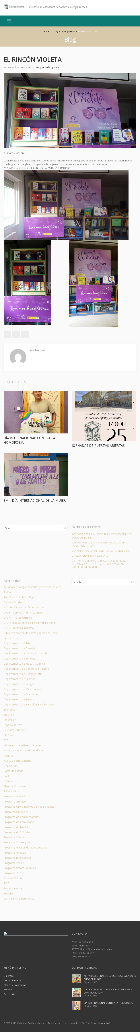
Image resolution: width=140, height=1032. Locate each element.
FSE (6, 740)
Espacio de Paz (13, 725)
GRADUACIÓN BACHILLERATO (90, 555)
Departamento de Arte (17, 643)
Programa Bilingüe (15, 801)
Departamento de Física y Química (24, 663)
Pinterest (25, 334)
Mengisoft (105, 1023)
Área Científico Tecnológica (20, 597)
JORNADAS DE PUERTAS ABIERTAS (98, 445)
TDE (6, 883)
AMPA (7, 592)
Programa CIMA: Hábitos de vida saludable (29, 806)
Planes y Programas (16, 786)
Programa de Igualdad (48, 67)
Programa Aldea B (15, 796)
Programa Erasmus (15, 837)
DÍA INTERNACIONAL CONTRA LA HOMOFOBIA (101, 550)
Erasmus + (10, 720)
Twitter (7, 334)
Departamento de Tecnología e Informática (30, 704)
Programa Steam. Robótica (20, 868)
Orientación (11, 765)
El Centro (9, 975)
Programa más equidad (18, 857)
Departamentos (12, 980)
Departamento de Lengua (19, 684)
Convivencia (11, 638)
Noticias (8, 755)
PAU (6, 776)
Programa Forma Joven (18, 842)
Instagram (132, 1023)
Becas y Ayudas (13, 602)
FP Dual (8, 735)
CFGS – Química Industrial (19, 628)
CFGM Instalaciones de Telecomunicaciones (30, 622)
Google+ (16, 334)
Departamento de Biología (19, 648)
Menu (9, 21)
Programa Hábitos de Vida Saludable (25, 847)
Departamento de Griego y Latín (23, 674)
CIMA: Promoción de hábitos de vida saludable (31, 633)
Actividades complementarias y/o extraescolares (32, 587)
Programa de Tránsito (17, 832)
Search (65, 528)
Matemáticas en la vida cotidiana (23, 750)
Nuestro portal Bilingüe (17, 760)
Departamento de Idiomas (19, 679)
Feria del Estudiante (15, 730)
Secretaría (9, 994)
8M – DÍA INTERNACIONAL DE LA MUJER (35, 500)
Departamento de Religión (19, 699)
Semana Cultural (13, 878)
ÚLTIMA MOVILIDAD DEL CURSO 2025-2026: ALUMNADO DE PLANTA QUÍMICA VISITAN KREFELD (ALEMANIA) (99, 564)
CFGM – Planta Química (18, 617)
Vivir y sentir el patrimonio (19, 898)
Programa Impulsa (15, 852)
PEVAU (8, 781)
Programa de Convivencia (19, 822)
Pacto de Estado (13, 771)
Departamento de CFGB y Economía (25, 653)
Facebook (125, 1023)
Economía (9, 709)
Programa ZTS (12, 873)
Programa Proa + (14, 863)
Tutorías (8, 893)
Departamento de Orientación (22, 694)
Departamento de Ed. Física (20, 658)
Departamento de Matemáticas (22, 689)
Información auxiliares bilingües (22, 745)
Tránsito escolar (13, 888)
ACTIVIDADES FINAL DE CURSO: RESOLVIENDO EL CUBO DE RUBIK (102, 536)
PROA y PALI (11, 791)
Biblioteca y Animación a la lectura (24, 607)
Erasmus (9, 714)
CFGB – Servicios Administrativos (23, 612)
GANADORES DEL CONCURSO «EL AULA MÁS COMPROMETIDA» (99, 544)
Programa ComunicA (16, 811)
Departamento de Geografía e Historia (27, 668)
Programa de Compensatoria (21, 817)
